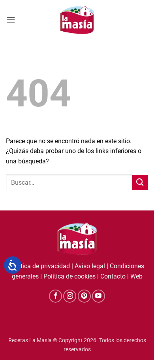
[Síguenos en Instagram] (69, 296)
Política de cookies (69, 276)
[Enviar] (140, 182)
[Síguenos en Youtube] (98, 296)
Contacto (113, 276)
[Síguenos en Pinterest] (84, 296)
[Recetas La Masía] (77, 20)
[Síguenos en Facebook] (55, 296)
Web (136, 276)
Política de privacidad (40, 266)
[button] (10, 19)
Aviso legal (90, 266)
